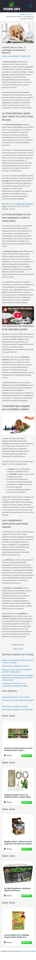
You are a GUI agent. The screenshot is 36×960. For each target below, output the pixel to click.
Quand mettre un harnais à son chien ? (15, 666)
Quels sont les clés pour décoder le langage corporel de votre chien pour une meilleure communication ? (17, 678)
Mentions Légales (29, 951)
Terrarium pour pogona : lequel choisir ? (16, 697)
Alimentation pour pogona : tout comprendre (17, 709)
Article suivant (18, 649)
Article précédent (18, 645)
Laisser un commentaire (10, 56)
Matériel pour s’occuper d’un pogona (15, 706)
